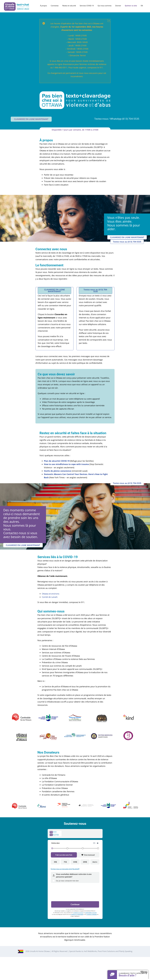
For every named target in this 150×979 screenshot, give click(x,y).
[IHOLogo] (75, 715)
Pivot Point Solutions (106, 951)
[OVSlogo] (21, 734)
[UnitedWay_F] (21, 714)
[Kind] (128, 715)
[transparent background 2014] (128, 732)
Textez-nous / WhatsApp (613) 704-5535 (116, 118)
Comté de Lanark (49, 597)
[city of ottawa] (41, 805)
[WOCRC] (75, 734)
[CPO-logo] (48, 715)
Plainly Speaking (125, 951)
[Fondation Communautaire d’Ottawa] (63, 803)
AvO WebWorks (90, 951)
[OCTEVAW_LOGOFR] (101, 715)
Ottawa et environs (50, 593)
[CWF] (130, 803)
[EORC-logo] (48, 734)
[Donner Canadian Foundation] (86, 805)
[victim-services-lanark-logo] (102, 734)
